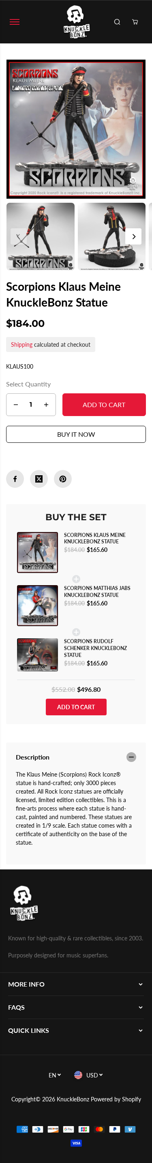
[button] (14, 22)
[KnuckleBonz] (76, 22)
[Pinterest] (63, 479)
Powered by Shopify (116, 1099)
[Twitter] (39, 479)
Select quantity (28, 384)
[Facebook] (15, 479)
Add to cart (76, 707)
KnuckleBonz (73, 1099)
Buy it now (76, 434)
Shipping (21, 344)
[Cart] (135, 22)
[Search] (117, 22)
